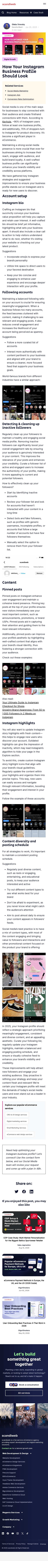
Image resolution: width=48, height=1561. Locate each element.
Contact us (7, 1448)
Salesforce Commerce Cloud (13, 1495)
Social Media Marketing (17, 91)
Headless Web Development (13, 1484)
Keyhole (6, 121)
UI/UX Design (7, 1506)
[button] (31, 12)
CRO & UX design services (17, 1115)
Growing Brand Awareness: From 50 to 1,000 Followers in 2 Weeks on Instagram (23, 713)
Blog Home (12, 12)
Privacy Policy (21, 1544)
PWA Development (9, 1469)
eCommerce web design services (19, 1134)
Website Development (11, 1458)
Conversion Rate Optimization (20, 99)
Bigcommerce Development (13, 1491)
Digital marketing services (17, 1121)
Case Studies (39, 12)
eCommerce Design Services (13, 1462)
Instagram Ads (13, 95)
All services (24, 1393)
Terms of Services (8, 1544)
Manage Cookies (32, 1544)
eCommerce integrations (12, 1465)
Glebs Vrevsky (18, 24)
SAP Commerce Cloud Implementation (17, 1502)
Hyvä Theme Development (13, 1480)
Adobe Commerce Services (13, 1487)
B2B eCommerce (8, 1476)
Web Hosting (7, 1498)
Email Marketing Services (16, 1128)
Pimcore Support (9, 1473)
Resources (24, 12)
